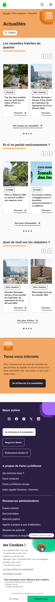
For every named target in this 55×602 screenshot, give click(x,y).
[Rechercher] (42, 4)
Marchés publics (11, 519)
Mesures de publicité (13, 530)
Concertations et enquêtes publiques (22, 535)
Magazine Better (13, 442)
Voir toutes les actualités (25, 125)
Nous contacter (10, 478)
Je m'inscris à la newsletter (27, 383)
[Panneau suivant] (49, 56)
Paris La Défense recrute (15, 484)
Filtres (12, 32)
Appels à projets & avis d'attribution (21, 524)
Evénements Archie (15, 453)
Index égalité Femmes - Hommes (20, 489)
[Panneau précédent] (43, 56)
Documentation (10, 513)
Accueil (6, 13)
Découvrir (18, 113)
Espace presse (10, 508)
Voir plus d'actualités (26, 223)
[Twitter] (9, 419)
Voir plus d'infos (25, 320)
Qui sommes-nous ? (13, 473)
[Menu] (51, 4)
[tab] (23, 133)
